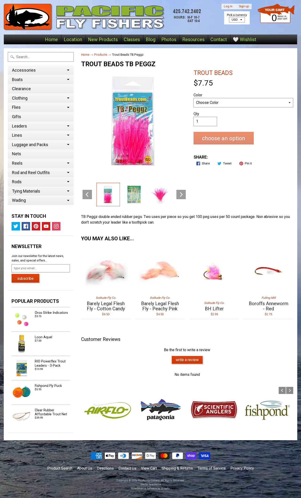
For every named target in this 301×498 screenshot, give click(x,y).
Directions (105, 468)
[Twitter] (16, 226)
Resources (193, 39)
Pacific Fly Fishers (148, 480)
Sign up (244, 6)
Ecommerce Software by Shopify (150, 488)
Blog (150, 39)
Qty (196, 114)
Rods (17, 181)
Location (73, 39)
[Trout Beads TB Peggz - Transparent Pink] (160, 194)
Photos (168, 39)
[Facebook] (26, 226)
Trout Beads (213, 72)
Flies (16, 107)
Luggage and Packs (30, 144)
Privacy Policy (242, 468)
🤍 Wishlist (244, 39)
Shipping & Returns (177, 468)
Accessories (24, 70)
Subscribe (25, 278)
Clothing (20, 98)
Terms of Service (212, 468)
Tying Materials (26, 191)
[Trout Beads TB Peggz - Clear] (134, 194)
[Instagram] (56, 226)
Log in (228, 6)
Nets (16, 153)
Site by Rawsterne (150, 484)
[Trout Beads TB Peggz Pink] (108, 194)
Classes (132, 39)
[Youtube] (46, 226)
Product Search (59, 468)
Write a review (187, 360)
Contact (218, 39)
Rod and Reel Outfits (31, 172)
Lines (17, 135)
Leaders (19, 126)
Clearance (21, 88)
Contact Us (127, 468)
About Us (84, 468)
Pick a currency (237, 15)
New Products (103, 39)
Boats (17, 79)
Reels (17, 163)
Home (51, 39)
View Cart (149, 468)
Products (100, 54)
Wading (19, 200)
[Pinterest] (36, 226)
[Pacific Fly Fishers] (104, 17)
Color (198, 95)
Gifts (16, 116)
